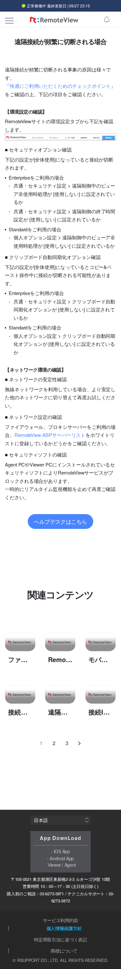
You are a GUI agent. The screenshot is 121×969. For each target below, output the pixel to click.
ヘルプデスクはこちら (60, 521)
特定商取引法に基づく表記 (60, 939)
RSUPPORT (28, 960)
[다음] (80, 743)
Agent (70, 865)
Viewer (54, 865)
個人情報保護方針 (64, 928)
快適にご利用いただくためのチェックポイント (60, 85)
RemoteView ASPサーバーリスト (50, 434)
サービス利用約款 (60, 920)
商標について (64, 950)
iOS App (62, 851)
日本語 (41, 820)
